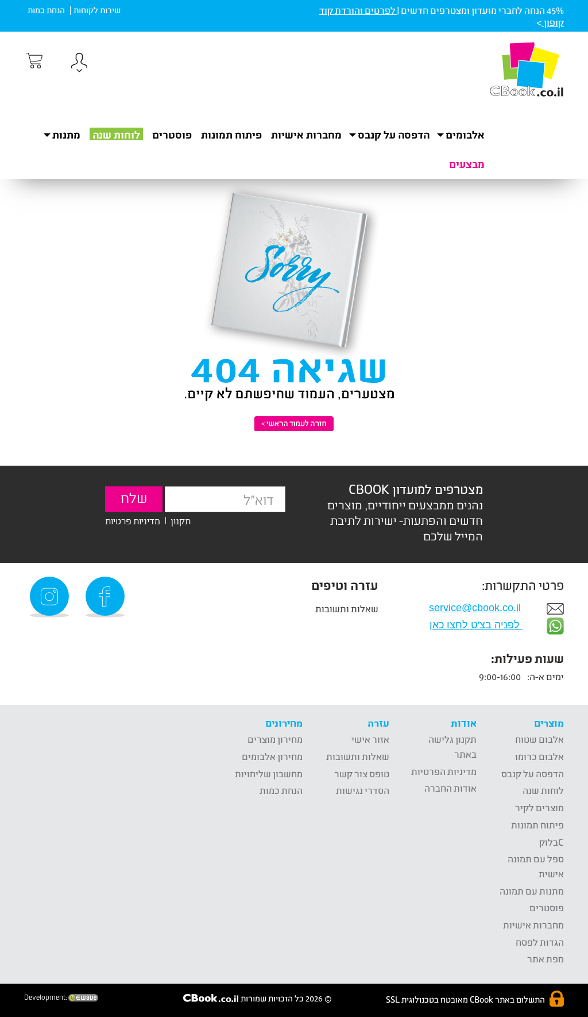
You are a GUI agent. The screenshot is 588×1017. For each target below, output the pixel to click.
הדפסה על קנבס (532, 773)
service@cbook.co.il (475, 607)
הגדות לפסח (540, 942)
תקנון (181, 520)
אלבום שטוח (539, 739)
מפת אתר (545, 959)
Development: (46, 997)
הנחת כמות (46, 10)
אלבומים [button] (465, 134)
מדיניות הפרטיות (444, 771)
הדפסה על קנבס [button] (394, 134)
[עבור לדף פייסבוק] (107, 597)
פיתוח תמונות (231, 134)
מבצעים (467, 164)
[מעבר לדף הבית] (526, 69)
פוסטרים (172, 134)
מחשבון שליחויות (269, 773)
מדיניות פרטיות (132, 520)
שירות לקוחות (97, 10)
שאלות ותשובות (346, 608)
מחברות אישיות (306, 134)
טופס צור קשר (361, 773)
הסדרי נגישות (362, 790)
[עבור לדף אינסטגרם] (51, 597)
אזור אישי (370, 739)
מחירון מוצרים (275, 739)
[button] (79, 64)
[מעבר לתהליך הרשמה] (33, 61)
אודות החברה (450, 788)
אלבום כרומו (539, 756)
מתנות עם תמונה (532, 891)
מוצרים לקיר (539, 807)
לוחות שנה (116, 134)
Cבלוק (551, 842)
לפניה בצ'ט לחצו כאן (476, 625)
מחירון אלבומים (272, 756)
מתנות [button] (66, 134)
